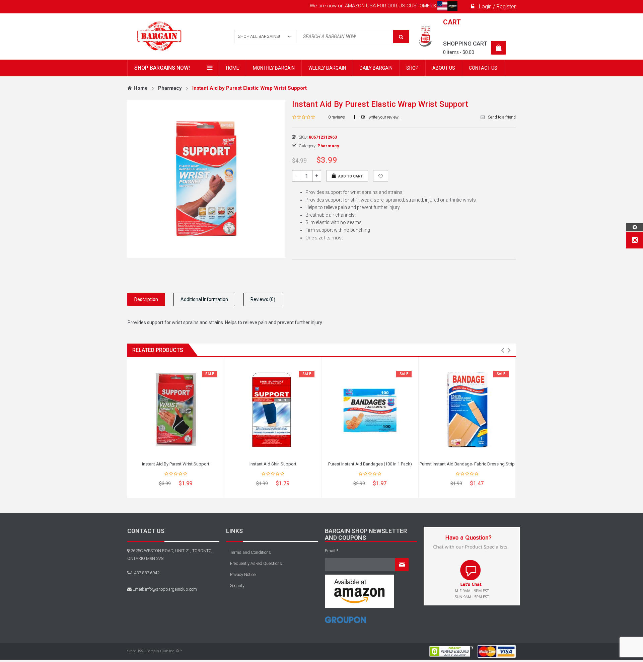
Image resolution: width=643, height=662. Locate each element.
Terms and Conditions (250, 552)
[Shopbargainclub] (171, 36)
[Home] (345, 622)
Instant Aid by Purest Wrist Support (175, 463)
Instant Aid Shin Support (272, 463)
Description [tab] (146, 299)
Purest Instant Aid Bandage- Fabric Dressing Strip (467, 463)
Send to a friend (502, 117)
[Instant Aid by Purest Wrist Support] (175, 409)
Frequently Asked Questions (256, 563)
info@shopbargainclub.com (171, 589)
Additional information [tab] (204, 299)
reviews (336, 117)
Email (331, 550)
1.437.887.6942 (145, 572)
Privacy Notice (243, 574)
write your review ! (385, 117)
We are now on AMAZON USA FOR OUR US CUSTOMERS (373, 6)
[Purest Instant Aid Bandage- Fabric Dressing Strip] (467, 409)
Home (141, 88)
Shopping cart (465, 43)
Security (237, 585)
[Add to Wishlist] (380, 176)
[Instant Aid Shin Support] (272, 409)
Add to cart (350, 176)
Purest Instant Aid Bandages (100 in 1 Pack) (370, 463)
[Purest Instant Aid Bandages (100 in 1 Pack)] (370, 409)
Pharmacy (170, 88)
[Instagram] (635, 240)
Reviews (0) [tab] (263, 299)
